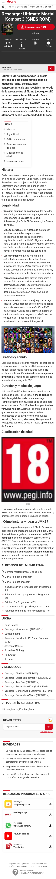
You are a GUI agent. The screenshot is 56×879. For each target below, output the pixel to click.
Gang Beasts (11, 625)
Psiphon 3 (9, 602)
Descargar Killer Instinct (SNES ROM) (23, 629)
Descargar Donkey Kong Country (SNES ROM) (28, 690)
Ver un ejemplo (46, 732)
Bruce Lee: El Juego (14, 650)
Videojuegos (36, 7)
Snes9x (44, 537)
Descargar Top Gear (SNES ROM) (21, 682)
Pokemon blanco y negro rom (19, 594)
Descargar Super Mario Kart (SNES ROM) (26, 686)
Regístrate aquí (15, 864)
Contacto (32, 866)
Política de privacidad (18, 866)
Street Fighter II (12, 633)
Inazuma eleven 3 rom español (20, 586)
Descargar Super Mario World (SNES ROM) (26, 695)
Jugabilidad (12, 134)
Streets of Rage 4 (13, 646)
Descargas (22, 7)
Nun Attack (10, 654)
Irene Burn (6, 67)
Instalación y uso (15, 161)
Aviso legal (42, 866)
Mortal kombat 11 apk (16, 606)
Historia (10, 129)
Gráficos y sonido (15, 139)
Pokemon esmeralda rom (17, 610)
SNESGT (5, 541)
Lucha (48, 7)
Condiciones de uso (39, 864)
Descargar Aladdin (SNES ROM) (21, 673)
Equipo (26, 864)
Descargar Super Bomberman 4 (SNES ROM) (28, 677)
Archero (8, 659)
